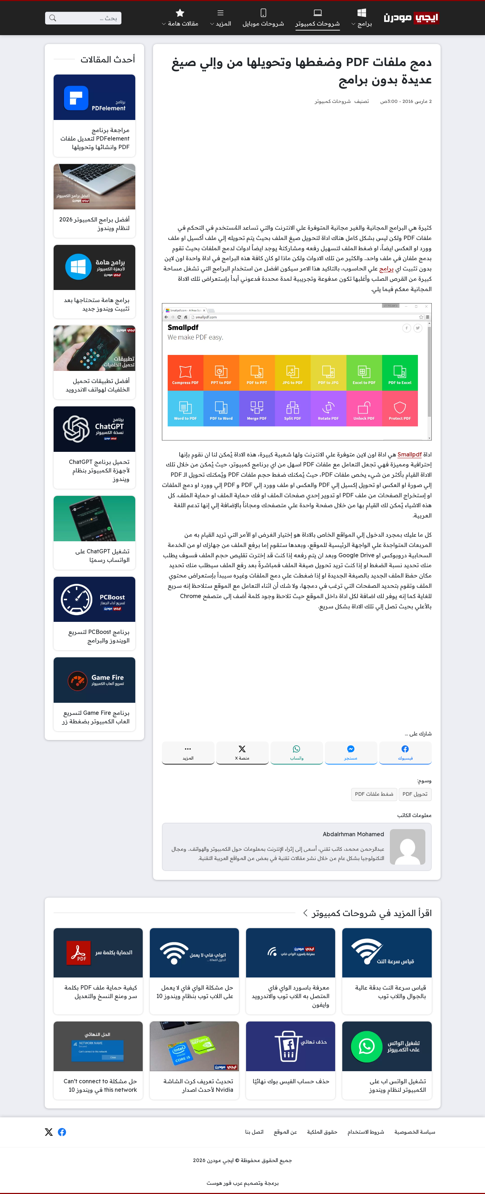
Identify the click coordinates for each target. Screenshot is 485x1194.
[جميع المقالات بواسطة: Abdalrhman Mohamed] (407, 846)
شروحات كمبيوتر (333, 101)
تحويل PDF (415, 794)
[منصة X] (48, 1132)
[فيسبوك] (62, 1132)
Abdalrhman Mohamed (353, 834)
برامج (386, 268)
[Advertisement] (297, 164)
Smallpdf (410, 454)
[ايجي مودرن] (411, 18)
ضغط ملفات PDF (374, 794)
